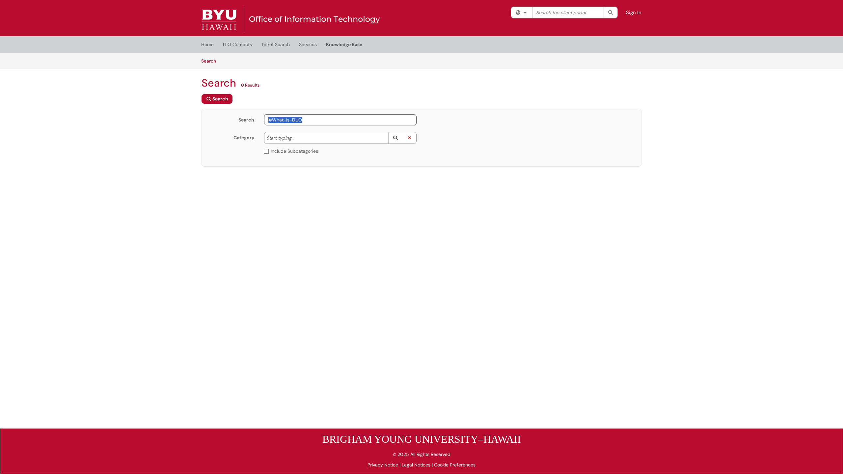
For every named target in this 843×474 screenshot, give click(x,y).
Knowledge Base (344, 44)
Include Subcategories (294, 151)
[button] (395, 138)
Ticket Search (275, 44)
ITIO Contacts (237, 44)
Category (243, 138)
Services (308, 44)
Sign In (633, 12)
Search (211, 61)
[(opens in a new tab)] (291, 20)
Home (207, 44)
